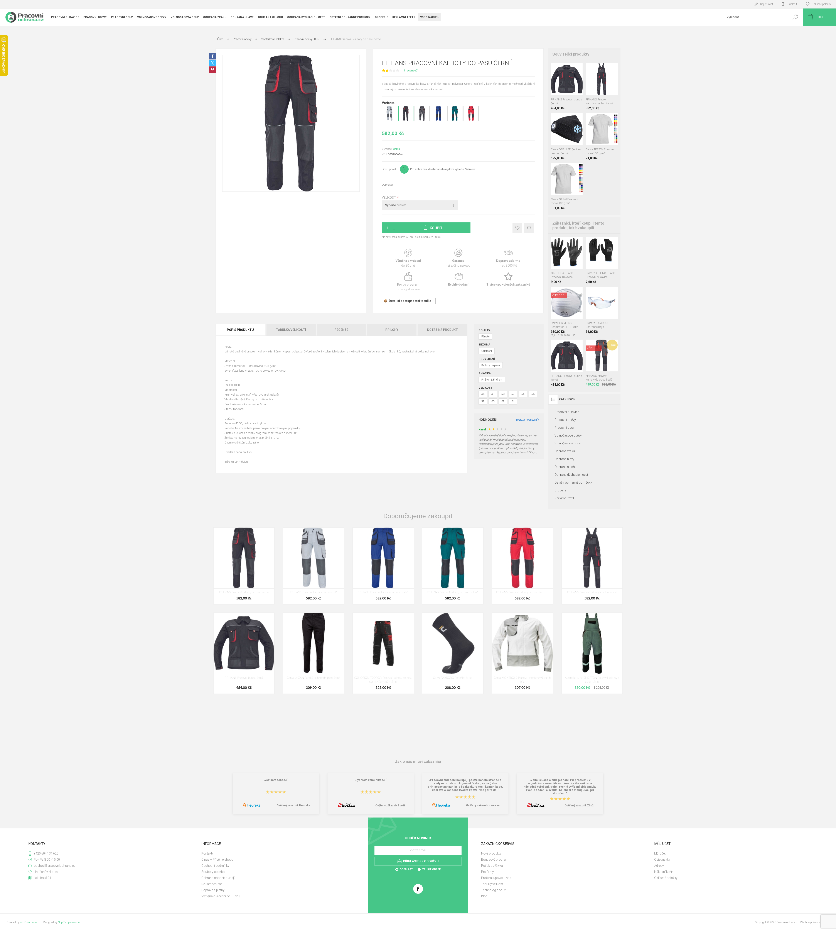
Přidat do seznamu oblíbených (569, 84)
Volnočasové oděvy (568, 435)
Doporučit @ (529, 228)
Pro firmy (487, 871)
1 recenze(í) (411, 70)
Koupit (562, 84)
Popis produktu (240, 330)
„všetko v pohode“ (276, 780)
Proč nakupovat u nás (496, 878)
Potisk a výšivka (492, 865)
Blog (484, 896)
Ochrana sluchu (565, 467)
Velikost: (389, 197)
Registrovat (766, 4)
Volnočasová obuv (568, 443)
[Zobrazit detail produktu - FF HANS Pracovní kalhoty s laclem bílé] (589, 69)
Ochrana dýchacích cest (571, 474)
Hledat (795, 17)
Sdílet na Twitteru (212, 63)
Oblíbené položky (666, 878)
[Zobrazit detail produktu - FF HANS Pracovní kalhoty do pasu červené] (471, 120)
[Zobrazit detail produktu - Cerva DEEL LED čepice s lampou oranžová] (561, 119)
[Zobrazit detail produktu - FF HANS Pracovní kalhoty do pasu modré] (438, 120)
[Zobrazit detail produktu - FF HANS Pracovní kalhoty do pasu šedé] (422, 120)
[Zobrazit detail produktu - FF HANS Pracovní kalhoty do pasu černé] (405, 120)
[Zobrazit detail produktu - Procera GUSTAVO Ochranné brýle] (602, 292)
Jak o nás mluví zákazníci (418, 761)
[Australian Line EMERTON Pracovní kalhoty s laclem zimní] (592, 653)
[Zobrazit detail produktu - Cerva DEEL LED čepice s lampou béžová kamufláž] (554, 119)
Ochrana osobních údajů (218, 878)
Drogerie (560, 490)
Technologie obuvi (493, 890)
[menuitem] (283, 853)
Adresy (659, 865)
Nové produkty (491, 853)
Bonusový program (494, 859)
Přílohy (391, 330)
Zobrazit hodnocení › (527, 419)
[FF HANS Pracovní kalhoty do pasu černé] (244, 566)
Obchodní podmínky (215, 865)
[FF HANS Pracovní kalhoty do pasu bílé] (313, 566)
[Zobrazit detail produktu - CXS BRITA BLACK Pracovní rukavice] (602, 242)
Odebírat (406, 869)
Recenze (341, 330)
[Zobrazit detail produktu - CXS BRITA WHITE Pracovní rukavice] (566, 242)
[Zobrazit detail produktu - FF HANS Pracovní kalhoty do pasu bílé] (389, 120)
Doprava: (387, 184)
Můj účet (660, 853)
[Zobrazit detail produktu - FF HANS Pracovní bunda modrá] (570, 69)
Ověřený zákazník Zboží (390, 805)
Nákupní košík (663, 871)
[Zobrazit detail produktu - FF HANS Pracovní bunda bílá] (555, 69)
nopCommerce (28, 922)
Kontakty (207, 853)
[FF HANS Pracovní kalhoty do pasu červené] (522, 566)
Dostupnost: (389, 169)
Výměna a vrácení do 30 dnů (220, 896)
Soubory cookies (213, 871)
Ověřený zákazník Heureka (293, 805)
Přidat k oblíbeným (517, 228)
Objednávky (662, 859)
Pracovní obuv (565, 427)
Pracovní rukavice (567, 412)
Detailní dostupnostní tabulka (410, 301)
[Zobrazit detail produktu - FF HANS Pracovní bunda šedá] (562, 69)
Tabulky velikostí (492, 884)
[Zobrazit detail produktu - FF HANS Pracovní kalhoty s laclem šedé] (597, 69)
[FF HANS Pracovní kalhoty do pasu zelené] (452, 566)
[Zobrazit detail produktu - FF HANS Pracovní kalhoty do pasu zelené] (454, 120)
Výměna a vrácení (408, 258)
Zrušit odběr (431, 869)
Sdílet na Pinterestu (212, 69)
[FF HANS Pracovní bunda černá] (244, 653)
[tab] (241, 330)
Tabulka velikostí (291, 330)
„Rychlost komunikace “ (370, 780)
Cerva (396, 149)
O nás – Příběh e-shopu (217, 859)
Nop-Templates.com (69, 922)
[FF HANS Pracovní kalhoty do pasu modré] (383, 566)
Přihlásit (792, 4)
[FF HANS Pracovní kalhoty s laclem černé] (592, 566)
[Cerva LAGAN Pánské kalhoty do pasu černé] (313, 653)
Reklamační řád (211, 884)
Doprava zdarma (508, 258)
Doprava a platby (212, 890)
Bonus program (408, 281)
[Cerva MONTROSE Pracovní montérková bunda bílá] (522, 653)
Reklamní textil (564, 498)
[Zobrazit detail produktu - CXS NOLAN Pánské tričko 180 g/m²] (602, 119)
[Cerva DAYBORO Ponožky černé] (452, 653)
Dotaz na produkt (442, 330)
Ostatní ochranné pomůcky (573, 482)
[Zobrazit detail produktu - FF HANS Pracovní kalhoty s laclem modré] (604, 69)
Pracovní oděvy (565, 419)
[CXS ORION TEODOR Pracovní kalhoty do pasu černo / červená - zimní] (383, 653)
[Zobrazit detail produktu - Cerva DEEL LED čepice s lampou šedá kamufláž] (568, 119)
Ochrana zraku (565, 451)
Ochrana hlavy (564, 459)
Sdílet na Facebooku (212, 56)
